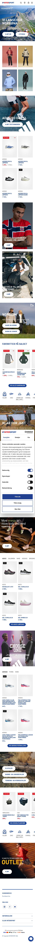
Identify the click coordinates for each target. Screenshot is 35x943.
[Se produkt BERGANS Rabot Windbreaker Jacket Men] (23, 363)
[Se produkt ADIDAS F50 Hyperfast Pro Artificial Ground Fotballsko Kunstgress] (25, 691)
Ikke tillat (17, 509)
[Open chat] (31, 938)
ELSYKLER (8, 768)
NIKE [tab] (18, 558)
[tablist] (17, 559)
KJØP (8, 245)
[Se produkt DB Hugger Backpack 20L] (9, 362)
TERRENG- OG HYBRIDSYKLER (15, 780)
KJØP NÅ (8, 34)
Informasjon (7, 916)
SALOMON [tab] (11, 558)
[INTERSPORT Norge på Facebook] (9, 907)
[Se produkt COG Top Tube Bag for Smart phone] (23, 805)
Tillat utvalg (17, 503)
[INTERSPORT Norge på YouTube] (15, 907)
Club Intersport (8, 920)
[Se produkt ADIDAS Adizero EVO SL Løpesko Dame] (25, 183)
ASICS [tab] (4, 558)
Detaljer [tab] (17, 437)
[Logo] (9, 2)
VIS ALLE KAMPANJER (17, 385)
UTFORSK (22, 34)
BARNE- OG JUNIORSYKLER (14, 774)
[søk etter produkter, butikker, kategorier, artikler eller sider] (21, 3)
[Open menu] (32, 2)
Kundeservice (6, 896)
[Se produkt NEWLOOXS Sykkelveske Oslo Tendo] (9, 805)
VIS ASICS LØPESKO (17, 624)
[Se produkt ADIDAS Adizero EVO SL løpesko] (25, 151)
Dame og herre (11, 325)
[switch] (30, 476)
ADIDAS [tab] (24, 558)
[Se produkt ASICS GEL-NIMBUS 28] (25, 606)
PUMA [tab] (11, 672)
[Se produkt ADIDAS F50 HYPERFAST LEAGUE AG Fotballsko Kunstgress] (25, 725)
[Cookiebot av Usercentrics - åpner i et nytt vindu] (25, 432)
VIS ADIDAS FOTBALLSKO (17, 745)
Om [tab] (29, 437)
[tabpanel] (17, 593)
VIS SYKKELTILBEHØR (17, 823)
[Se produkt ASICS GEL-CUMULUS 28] (25, 575)
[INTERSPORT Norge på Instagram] (4, 907)
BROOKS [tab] (32, 558)
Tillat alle (17, 496)
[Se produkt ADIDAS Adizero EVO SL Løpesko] (9, 151)
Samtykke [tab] (6, 437)
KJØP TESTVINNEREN (12, 124)
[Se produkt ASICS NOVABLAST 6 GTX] (9, 575)
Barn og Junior (11, 331)
